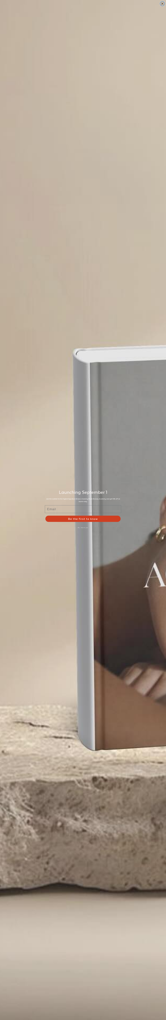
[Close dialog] (162, 3)
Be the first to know (83, 519)
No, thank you (83, 528)
